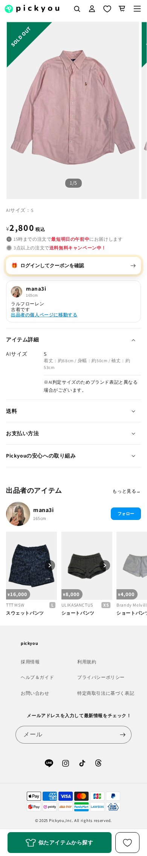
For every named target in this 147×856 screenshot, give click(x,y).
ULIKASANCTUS (77, 605)
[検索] (76, 8)
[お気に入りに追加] (127, 842)
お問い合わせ (35, 693)
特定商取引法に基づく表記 (105, 693)
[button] (137, 8)
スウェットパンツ (25, 613)
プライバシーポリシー (101, 677)
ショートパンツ (78, 613)
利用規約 (86, 662)
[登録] (123, 735)
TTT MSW (15, 605)
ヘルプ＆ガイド (37, 677)
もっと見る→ (126, 491)
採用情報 (30, 662)
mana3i (43, 510)
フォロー (126, 513)
